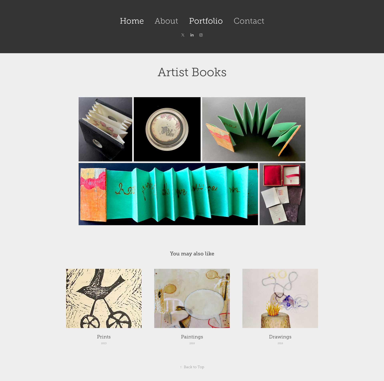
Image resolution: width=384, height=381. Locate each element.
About (166, 20)
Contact (249, 20)
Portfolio (206, 20)
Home (132, 20)
